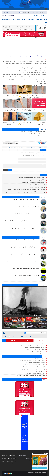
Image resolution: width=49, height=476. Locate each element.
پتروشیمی (13, 340)
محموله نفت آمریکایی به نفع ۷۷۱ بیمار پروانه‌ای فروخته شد (27, 214)
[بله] (30, 336)
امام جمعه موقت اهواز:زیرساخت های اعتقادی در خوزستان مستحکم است (24, 21)
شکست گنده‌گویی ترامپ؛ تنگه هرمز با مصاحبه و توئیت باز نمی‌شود (25, 228)
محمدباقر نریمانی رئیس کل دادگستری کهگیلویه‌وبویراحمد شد (36, 186)
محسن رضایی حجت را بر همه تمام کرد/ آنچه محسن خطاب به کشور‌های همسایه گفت (21, 221)
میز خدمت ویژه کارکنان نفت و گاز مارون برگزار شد (38, 351)
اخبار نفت (40, 340)
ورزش (45, 357)
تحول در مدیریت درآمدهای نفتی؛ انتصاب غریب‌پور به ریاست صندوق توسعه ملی (33, 138)
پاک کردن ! (5, 170)
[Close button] (47, 453)
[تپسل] (3, 32)
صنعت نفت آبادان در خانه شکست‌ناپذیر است (38, 371)
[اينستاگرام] (6, 336)
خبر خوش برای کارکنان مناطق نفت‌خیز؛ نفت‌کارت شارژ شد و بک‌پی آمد (35, 347)
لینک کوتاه (17, 143)
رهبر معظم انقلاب (9, 147)
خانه (21, 12)
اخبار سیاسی (43, 197)
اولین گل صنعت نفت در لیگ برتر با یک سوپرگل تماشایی (37, 368)
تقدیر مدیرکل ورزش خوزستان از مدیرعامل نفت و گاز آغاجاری (36, 373)
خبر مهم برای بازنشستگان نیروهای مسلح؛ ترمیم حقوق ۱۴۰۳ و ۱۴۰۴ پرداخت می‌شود (22, 261)
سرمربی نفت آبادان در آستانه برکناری (39, 358)
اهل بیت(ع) (28, 147)
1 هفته (24, 364)
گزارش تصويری (42, 285)
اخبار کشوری (43, 237)
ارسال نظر (9, 170)
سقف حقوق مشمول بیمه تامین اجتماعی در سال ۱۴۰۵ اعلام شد (26, 240)
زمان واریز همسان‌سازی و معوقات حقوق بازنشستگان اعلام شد (26, 275)
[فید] (4, 333)
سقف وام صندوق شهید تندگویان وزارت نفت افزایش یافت (36, 180)
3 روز (18, 360)
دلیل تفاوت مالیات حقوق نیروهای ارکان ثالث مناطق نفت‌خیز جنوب (35, 191)
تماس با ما (23, 457)
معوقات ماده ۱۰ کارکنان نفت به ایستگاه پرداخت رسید (37, 184)
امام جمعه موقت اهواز (34, 147)
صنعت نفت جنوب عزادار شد (41, 140)
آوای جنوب (39, 147)
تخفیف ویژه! (39, 468)
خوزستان (14, 147)
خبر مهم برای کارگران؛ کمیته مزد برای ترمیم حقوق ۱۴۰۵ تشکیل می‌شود (25, 247)
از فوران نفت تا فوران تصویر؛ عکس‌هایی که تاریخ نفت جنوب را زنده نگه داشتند (34, 316)
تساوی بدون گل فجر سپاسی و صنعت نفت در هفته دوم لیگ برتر (35, 364)
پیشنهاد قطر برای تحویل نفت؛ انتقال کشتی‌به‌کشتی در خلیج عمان (26, 199)
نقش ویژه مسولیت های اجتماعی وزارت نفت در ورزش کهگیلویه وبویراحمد (34, 369)
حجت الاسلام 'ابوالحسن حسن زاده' (21, 147)
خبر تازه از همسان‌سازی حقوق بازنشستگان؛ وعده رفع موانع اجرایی (26, 268)
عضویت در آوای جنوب (21, 455)
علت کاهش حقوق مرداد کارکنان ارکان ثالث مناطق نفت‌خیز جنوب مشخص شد (33, 182)
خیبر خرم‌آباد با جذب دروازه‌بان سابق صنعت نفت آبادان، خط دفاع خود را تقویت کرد (32, 375)
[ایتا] (22, 336)
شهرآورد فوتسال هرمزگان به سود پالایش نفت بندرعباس (37, 362)
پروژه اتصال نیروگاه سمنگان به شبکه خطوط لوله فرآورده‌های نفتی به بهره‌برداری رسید (32, 131)
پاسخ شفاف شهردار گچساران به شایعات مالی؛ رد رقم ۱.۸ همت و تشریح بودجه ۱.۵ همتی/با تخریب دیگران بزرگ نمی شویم (26, 189)
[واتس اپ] (14, 336)
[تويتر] (39, 143)
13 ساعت (31, 358)
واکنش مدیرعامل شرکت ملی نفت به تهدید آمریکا (29, 207)
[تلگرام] (45, 143)
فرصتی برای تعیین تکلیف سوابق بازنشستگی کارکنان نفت (36, 179)
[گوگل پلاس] (41, 143)
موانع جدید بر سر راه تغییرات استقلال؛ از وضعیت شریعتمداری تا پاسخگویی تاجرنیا (33, 360)
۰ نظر (45, 15)
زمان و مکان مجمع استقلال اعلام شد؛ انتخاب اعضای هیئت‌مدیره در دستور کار (33, 366)
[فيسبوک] (43, 143)
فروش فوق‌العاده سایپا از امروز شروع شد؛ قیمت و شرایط (37, 135)
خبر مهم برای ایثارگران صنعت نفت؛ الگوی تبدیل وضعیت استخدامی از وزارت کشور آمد (32, 177)
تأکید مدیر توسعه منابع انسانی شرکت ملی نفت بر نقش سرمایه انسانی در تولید (33, 133)
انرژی (26, 340)
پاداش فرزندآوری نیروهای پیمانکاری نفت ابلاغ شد (37, 187)
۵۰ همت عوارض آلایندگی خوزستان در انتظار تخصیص (37, 353)
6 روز (26, 362)
